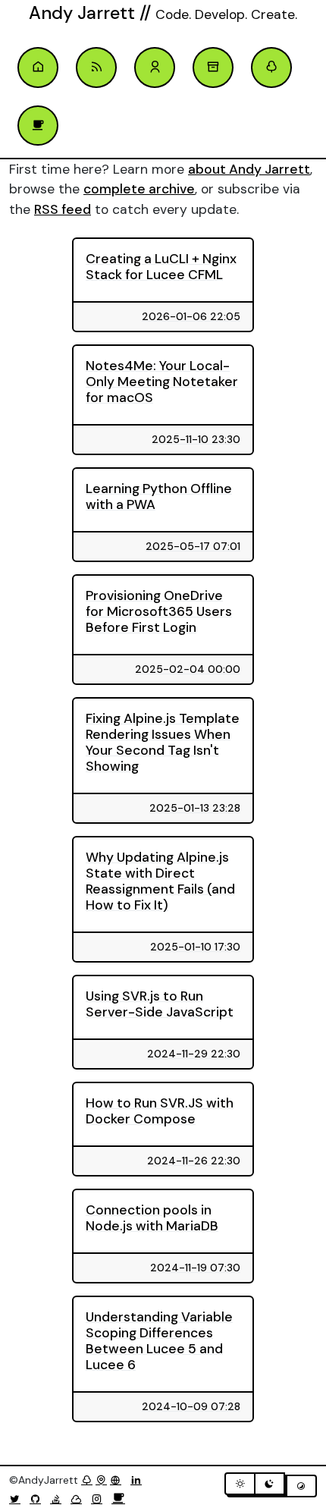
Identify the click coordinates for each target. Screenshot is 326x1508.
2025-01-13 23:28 (194, 808)
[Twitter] (18, 1499)
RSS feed (62, 209)
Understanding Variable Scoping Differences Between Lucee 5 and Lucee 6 (159, 1341)
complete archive (139, 189)
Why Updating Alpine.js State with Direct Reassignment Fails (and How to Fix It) (160, 881)
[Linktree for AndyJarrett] (86, 1480)
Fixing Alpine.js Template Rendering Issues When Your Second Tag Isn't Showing (163, 742)
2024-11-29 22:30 (193, 1053)
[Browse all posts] (213, 67)
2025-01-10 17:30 (195, 946)
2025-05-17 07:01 (193, 546)
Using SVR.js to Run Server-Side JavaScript (160, 1004)
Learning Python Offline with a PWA (159, 496)
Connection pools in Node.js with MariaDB (152, 1218)
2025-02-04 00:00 (187, 669)
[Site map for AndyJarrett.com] (101, 1480)
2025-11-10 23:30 (196, 439)
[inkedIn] (139, 1480)
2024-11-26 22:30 (193, 1160)
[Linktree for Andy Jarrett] (271, 67)
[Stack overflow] (58, 1499)
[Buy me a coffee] (118, 1499)
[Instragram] (99, 1499)
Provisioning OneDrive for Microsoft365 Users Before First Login (159, 611)
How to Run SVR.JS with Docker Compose (160, 1111)
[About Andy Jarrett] (154, 67)
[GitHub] (38, 1499)
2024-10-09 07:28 (191, 1406)
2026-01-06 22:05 (191, 316)
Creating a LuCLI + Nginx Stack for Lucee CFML (161, 266)
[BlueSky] (79, 1499)
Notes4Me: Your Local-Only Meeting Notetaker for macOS (162, 381)
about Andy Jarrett (249, 169)
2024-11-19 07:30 (195, 1267)
